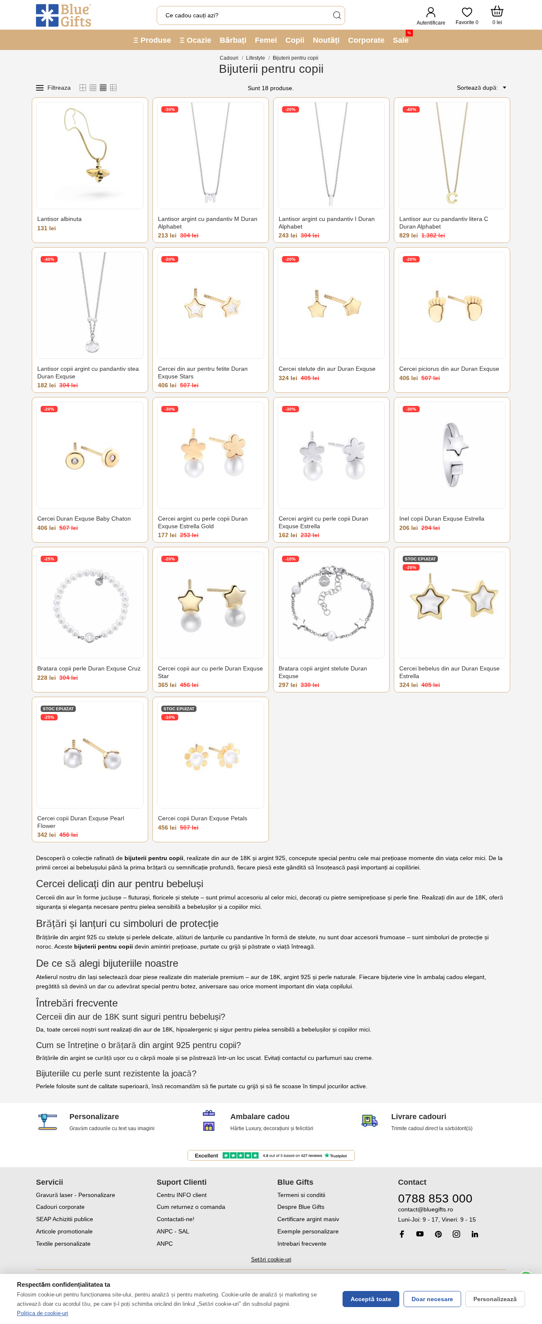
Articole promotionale (64, 1231)
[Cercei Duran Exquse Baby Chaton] (90, 455)
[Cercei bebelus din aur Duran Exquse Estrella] (452, 605)
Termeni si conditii (301, 1195)
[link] (452, 1214)
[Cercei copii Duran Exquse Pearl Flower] (90, 754)
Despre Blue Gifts (300, 1206)
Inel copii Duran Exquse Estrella (441, 518)
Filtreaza (59, 87)
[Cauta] (336, 15)
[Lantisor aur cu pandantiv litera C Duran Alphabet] (452, 155)
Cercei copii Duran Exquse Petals (202, 818)
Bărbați (233, 40)
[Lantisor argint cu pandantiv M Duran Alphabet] (210, 155)
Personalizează (495, 1299)
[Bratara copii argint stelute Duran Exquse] (331, 605)
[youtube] (420, 1233)
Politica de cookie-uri (42, 1313)
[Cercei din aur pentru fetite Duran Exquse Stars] (210, 305)
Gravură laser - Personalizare (75, 1195)
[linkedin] (474, 1234)
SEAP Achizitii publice (64, 1219)
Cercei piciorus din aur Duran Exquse (449, 368)
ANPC (165, 1243)
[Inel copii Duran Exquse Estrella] (452, 455)
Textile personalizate (63, 1243)
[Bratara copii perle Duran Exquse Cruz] (90, 605)
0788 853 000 (435, 1198)
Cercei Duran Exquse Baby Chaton (84, 518)
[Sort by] (503, 88)
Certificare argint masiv (308, 1219)
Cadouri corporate (60, 1206)
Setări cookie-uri (271, 1259)
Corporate (366, 40)
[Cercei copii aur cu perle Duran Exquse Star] (210, 605)
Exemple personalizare (308, 1231)
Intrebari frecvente (301, 1243)
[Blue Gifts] (63, 15)
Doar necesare (432, 1299)
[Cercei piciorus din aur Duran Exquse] (452, 305)
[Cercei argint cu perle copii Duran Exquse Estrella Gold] (210, 455)
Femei (266, 40)
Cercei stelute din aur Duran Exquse (327, 368)
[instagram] (456, 1234)
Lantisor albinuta (59, 218)
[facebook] (402, 1234)
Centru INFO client (182, 1195)
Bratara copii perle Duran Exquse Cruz (89, 668)
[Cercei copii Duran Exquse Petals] (210, 754)
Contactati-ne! (175, 1219)
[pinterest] (438, 1234)
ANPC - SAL (173, 1231)
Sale (402, 37)
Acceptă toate (371, 1299)
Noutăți (326, 40)
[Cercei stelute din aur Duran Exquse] (331, 305)
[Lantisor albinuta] (90, 155)
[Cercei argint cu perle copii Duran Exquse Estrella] (331, 455)
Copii (294, 40)
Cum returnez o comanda (191, 1206)
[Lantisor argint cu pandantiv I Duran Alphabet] (331, 155)
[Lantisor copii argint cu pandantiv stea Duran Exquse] (90, 305)
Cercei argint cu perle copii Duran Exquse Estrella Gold (203, 522)
